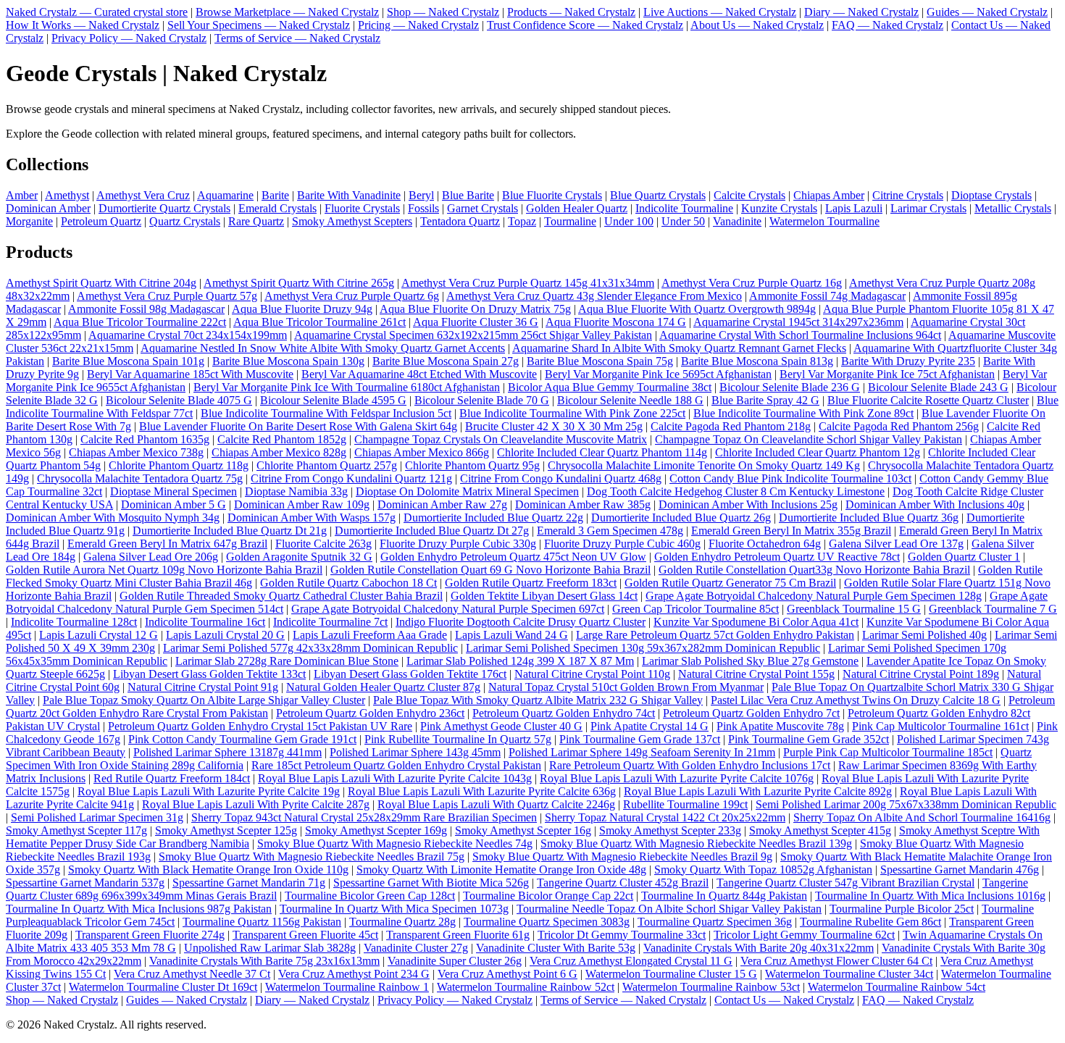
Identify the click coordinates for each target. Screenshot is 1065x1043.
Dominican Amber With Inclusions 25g (748, 504)
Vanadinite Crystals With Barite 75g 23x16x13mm (264, 961)
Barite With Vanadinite (349, 195)
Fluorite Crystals (362, 208)
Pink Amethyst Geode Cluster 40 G (501, 726)
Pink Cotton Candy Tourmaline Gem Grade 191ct (242, 739)
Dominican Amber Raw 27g (442, 504)
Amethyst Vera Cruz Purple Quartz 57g (167, 296)
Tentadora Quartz (460, 221)
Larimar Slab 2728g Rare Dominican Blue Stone (286, 661)
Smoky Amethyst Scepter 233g (670, 830)
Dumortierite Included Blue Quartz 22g (493, 517)
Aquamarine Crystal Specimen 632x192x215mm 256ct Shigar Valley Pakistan (473, 335)
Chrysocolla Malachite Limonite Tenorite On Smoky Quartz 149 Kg (704, 465)
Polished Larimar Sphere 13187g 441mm (227, 752)
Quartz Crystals (184, 221)
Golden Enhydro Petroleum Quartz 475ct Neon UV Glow (513, 556)
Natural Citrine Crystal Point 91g (203, 687)
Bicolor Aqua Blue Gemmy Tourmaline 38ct (609, 387)
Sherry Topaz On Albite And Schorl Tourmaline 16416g (922, 817)
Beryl (421, 195)
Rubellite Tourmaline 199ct (685, 804)
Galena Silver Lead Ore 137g (896, 543)
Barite (275, 195)
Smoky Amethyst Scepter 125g (226, 830)
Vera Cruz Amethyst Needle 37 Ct (192, 974)
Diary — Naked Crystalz (861, 12)
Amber (22, 195)
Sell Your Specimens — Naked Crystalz (258, 25)
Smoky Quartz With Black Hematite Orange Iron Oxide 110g (208, 869)
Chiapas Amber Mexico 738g (136, 452)
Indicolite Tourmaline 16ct (205, 622)
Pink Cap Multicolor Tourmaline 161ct (940, 726)
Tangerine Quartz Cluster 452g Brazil (623, 882)
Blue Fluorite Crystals (552, 195)
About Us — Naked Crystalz (757, 25)
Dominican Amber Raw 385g (583, 504)
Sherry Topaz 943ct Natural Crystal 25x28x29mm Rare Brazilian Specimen (364, 817)
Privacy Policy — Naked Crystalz (128, 38)
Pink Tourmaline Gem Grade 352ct (808, 739)
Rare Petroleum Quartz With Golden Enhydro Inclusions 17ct (689, 765)
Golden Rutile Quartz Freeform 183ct (531, 583)
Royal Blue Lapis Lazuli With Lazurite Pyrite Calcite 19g (209, 791)
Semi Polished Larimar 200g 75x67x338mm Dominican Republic (906, 804)
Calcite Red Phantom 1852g (281, 439)
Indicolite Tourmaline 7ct (330, 622)
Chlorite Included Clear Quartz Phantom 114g (602, 452)
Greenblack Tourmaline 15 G (854, 609)
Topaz (522, 221)
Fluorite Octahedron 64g (765, 543)
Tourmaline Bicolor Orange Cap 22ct (548, 895)
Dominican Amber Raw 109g (301, 504)
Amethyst (67, 195)
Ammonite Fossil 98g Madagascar (146, 309)
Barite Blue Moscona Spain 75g (600, 361)
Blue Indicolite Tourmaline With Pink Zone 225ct (572, 413)
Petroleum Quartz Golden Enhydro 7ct (751, 713)
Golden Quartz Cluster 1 (964, 556)
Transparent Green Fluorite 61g (458, 935)
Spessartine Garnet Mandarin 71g (248, 882)
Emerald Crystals (277, 208)
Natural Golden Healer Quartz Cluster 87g (383, 687)
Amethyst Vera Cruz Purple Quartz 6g (351, 296)
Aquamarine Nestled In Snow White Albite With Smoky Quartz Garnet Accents (323, 348)
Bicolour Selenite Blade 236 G (789, 387)
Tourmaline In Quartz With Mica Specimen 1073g (394, 908)
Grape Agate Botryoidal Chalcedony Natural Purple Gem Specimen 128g (814, 596)
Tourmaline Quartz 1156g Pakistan (262, 922)
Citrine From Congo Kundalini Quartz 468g (560, 478)
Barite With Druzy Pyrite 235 (908, 361)
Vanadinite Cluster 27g (416, 948)
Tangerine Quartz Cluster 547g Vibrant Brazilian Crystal (845, 882)
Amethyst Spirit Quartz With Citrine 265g (299, 283)
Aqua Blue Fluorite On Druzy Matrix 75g (475, 309)
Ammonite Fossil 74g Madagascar (827, 296)
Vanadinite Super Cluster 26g (455, 961)
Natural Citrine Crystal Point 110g (592, 674)
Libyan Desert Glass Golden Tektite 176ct (410, 674)
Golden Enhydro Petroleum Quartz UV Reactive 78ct (777, 556)
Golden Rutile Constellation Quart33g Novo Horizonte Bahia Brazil (814, 570)
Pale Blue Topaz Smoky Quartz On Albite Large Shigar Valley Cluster (204, 700)
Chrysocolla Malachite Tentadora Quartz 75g (140, 478)
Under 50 (683, 221)
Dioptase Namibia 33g (296, 491)
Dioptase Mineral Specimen (173, 491)
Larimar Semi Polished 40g (924, 635)
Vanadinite (737, 221)
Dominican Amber (48, 208)
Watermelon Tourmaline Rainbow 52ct (525, 987)
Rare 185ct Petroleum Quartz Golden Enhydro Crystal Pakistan (396, 765)
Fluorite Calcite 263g (323, 543)
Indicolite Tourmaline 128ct (74, 622)
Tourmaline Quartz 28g (402, 922)
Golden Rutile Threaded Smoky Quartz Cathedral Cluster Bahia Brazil (281, 596)
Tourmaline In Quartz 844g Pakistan (724, 895)
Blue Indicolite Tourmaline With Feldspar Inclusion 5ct (326, 413)
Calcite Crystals (749, 195)
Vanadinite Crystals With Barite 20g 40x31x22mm (758, 948)
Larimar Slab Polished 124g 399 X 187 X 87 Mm (520, 661)
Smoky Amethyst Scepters (352, 221)
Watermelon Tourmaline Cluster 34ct (849, 974)
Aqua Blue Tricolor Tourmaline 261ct (319, 322)
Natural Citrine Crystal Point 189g (921, 674)
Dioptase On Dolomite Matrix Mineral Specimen (467, 491)
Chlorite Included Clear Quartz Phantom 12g (817, 452)
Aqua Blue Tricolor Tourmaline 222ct (140, 322)
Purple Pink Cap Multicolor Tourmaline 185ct (888, 752)
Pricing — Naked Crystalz (418, 25)
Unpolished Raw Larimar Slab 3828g (270, 948)
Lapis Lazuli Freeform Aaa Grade (370, 635)
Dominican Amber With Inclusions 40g (934, 504)
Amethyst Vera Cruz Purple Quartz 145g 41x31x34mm (527, 283)
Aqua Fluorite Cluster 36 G (475, 322)
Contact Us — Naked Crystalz (784, 1000)
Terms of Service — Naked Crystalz (297, 38)
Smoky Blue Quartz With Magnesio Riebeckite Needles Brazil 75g (311, 856)
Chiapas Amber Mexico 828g (279, 452)
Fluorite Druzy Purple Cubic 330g (458, 543)
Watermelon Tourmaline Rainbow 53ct (711, 987)
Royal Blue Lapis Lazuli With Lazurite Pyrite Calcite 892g (758, 791)
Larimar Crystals (928, 208)
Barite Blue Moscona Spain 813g (757, 361)
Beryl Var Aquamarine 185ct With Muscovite (190, 374)
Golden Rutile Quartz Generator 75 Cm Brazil (730, 583)
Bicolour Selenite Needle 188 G (630, 400)
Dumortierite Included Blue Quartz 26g (681, 517)
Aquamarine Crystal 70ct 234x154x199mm (187, 335)
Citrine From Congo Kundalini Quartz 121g (351, 478)
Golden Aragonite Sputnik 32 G (299, 556)
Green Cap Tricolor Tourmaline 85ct (695, 609)
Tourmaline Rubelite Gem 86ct (870, 922)
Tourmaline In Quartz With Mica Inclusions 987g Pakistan (139, 908)
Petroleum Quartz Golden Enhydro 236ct (370, 713)
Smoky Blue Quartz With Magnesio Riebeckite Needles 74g (394, 843)
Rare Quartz (256, 221)
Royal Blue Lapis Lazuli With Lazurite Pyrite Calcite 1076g (677, 778)
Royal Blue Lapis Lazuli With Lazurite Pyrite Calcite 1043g (395, 778)
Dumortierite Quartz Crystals (164, 208)
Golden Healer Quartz (576, 208)
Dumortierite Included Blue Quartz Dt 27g (432, 530)
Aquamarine (225, 195)
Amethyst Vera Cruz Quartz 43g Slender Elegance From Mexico (594, 296)
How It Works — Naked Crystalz (82, 25)
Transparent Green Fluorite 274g (150, 935)
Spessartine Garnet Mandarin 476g (959, 869)
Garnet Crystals (482, 208)
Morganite (29, 221)
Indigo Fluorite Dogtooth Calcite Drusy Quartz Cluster (521, 622)
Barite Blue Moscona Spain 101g (128, 361)
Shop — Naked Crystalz (443, 12)
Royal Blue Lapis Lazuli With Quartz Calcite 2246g (496, 804)
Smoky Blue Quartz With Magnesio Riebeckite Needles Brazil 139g (696, 843)
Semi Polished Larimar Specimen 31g (97, 817)
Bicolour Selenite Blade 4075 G (179, 400)
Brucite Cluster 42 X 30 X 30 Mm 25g (554, 426)
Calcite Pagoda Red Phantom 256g (899, 426)
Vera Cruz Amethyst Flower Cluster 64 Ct (836, 961)
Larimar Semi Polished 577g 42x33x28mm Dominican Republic (310, 648)
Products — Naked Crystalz (571, 12)
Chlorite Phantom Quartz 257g (326, 465)
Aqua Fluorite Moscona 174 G (616, 322)
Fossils (423, 208)
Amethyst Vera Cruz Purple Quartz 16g (751, 283)
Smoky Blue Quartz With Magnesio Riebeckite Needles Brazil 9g (622, 856)
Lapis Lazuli (853, 208)
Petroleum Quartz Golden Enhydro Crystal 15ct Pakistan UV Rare (260, 726)
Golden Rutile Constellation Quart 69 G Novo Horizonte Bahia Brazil (490, 570)
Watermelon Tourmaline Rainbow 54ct (896, 987)
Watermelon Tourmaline (824, 221)
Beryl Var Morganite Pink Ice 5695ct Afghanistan (658, 374)
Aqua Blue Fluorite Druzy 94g (302, 309)
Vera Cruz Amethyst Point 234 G (354, 974)
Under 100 (628, 221)
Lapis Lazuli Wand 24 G (511, 635)
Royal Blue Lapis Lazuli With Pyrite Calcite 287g (255, 804)
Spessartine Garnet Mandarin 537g (85, 882)
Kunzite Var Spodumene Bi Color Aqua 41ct (756, 622)
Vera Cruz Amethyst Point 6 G (507, 974)
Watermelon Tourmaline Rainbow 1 (347, 987)
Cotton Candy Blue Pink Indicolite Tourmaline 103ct (790, 478)
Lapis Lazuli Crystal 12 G (98, 635)
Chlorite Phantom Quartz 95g (472, 465)
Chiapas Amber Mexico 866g (421, 452)
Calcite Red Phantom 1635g (144, 439)
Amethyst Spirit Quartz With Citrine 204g (101, 283)
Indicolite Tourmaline (684, 208)
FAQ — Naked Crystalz (887, 25)
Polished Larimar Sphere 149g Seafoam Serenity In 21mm (642, 752)
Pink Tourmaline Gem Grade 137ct (639, 739)
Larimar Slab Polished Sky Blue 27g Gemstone (750, 661)
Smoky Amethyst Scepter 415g (820, 830)
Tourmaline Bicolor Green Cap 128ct (370, 895)
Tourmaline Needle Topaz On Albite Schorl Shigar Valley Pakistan (669, 908)
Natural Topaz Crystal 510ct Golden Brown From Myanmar (626, 687)
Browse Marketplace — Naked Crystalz (287, 12)
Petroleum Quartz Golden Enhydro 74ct (563, 713)
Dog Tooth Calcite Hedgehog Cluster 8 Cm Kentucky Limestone (736, 491)
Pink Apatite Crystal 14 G (649, 726)
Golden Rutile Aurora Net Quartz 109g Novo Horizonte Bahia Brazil (164, 570)
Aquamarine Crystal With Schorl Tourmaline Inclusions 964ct (800, 335)
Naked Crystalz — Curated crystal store (97, 12)
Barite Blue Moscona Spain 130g (288, 361)
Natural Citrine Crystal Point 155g (756, 674)
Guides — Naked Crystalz (987, 12)
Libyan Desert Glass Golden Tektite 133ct (209, 674)
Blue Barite (468, 195)
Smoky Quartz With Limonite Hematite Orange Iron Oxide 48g (501, 869)
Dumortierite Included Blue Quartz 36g (868, 517)
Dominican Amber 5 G (173, 504)
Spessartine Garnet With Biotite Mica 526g (431, 882)
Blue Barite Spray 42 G (765, 400)
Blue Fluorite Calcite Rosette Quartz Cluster (928, 400)
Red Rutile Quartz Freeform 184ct (171, 778)
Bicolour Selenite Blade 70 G (481, 400)
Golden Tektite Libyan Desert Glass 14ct (544, 596)
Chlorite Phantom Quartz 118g (178, 465)
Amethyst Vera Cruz (143, 195)
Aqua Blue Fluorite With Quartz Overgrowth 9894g (697, 309)
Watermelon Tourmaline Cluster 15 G (671, 974)
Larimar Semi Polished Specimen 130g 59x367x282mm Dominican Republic (643, 648)
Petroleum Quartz (101, 221)
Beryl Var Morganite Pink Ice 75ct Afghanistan (887, 374)
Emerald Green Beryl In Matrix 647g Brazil (167, 543)
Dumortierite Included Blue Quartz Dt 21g (230, 530)
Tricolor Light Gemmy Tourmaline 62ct (804, 935)
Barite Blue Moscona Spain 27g (445, 361)
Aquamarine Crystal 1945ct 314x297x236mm (798, 322)
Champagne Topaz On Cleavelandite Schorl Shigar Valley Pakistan (808, 439)
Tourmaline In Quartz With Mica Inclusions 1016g (930, 895)
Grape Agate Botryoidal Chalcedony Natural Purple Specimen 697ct (447, 609)
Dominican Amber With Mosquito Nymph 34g (113, 517)
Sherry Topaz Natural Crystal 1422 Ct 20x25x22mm (665, 817)
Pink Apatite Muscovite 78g (780, 726)
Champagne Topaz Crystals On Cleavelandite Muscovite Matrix (500, 439)
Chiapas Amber (828, 195)
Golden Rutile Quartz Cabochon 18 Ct (348, 583)
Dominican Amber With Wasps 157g (311, 517)
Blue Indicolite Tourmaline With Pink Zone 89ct (803, 413)
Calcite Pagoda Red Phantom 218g (731, 426)
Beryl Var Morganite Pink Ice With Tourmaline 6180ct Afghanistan (346, 387)
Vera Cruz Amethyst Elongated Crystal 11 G (631, 961)
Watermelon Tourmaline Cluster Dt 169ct (163, 987)
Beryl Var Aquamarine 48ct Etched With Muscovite (419, 374)
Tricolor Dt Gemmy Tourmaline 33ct (622, 935)
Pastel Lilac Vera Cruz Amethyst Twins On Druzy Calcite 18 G (856, 700)
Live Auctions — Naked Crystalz (719, 12)
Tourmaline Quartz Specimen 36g (715, 922)
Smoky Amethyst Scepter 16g (523, 830)
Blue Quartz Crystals (658, 195)
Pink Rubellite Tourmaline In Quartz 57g (457, 739)
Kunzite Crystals (779, 208)
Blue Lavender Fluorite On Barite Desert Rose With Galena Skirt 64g (298, 426)
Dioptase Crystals (991, 195)
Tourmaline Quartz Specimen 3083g (547, 922)
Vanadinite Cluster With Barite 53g (555, 948)
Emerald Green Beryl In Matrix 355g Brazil (791, 530)
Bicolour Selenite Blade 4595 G (333, 400)
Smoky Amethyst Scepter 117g (76, 830)
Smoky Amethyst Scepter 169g (376, 830)
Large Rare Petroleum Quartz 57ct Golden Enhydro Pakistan (715, 635)
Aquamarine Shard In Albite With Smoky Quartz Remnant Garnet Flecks (679, 348)
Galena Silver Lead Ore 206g (150, 556)
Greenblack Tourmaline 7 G (993, 609)
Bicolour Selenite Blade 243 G (938, 387)
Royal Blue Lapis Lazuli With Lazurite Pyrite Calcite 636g (482, 791)
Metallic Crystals (1012, 208)
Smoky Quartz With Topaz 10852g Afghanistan (763, 869)
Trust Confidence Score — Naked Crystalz (585, 25)
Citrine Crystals (907, 195)
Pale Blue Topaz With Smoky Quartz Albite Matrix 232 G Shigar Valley (538, 700)
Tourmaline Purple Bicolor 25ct (902, 908)
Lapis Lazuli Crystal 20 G (225, 635)
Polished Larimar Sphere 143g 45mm (415, 752)
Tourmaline (570, 221)
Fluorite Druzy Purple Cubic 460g (622, 543)
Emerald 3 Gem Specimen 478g (610, 530)
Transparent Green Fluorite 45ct (305, 935)
